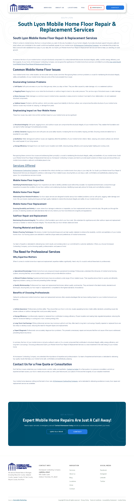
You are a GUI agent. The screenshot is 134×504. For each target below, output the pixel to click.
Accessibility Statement (109, 500)
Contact (72, 489)
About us (72, 474)
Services (72, 470)
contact (115, 7)
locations (72, 7)
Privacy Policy (85, 500)
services (48, 7)
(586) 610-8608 (56, 431)
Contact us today (73, 369)
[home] (21, 8)
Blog (70, 477)
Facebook (103, 470)
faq (83, 7)
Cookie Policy (122, 500)
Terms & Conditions (95, 500)
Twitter (102, 481)
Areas (71, 485)
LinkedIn (103, 477)
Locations (72, 481)
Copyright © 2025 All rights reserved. (69, 500)
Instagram (103, 474)
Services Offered (24, 165)
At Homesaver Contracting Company (86, 45)
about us (60, 7)
